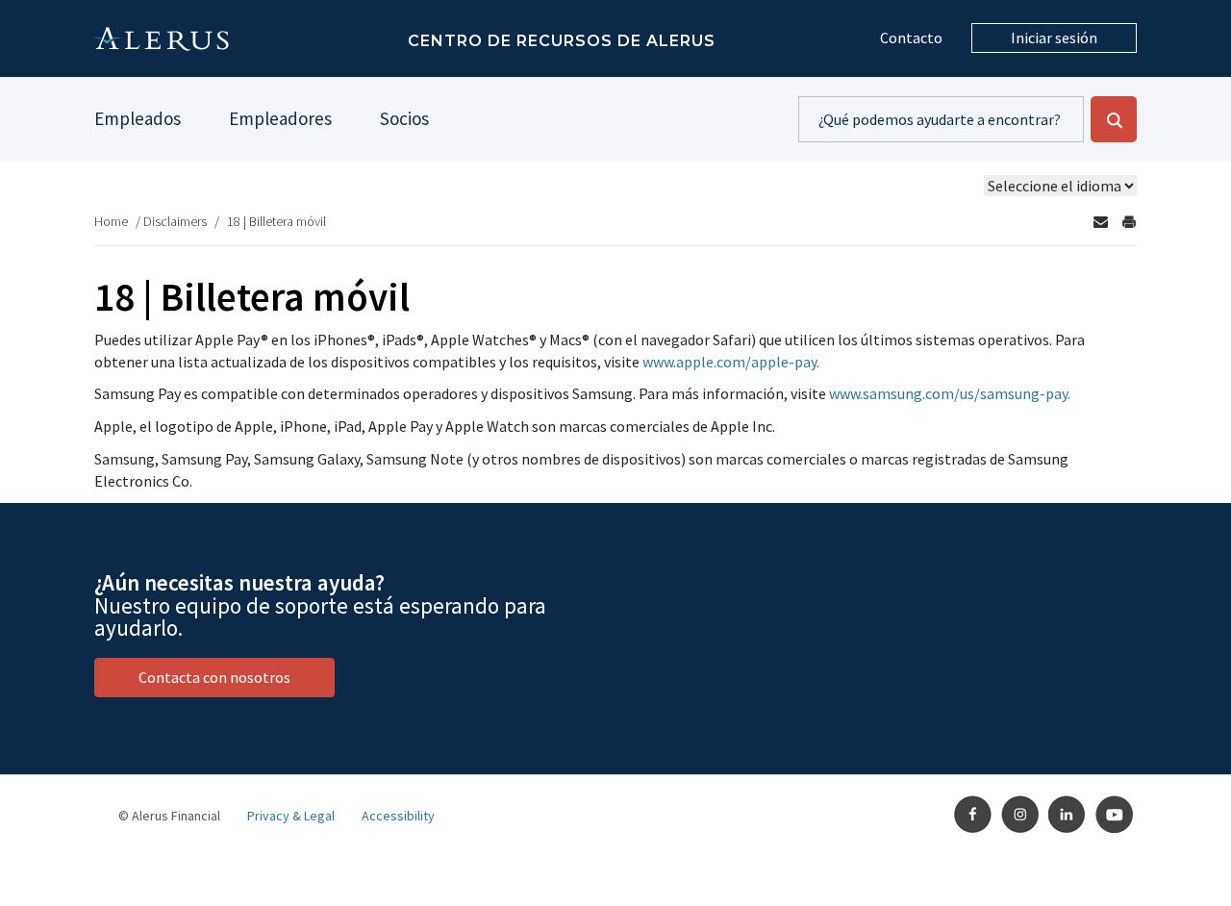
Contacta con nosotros (214, 677)
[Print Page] (1129, 221)
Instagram (1020, 814)
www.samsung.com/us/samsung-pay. (949, 393)
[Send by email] (1100, 221)
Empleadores (280, 118)
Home (111, 221)
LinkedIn (1067, 814)
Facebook (973, 814)
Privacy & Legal (291, 815)
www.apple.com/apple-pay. (730, 361)
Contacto (911, 37)
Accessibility (398, 815)
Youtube (1114, 814)
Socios (404, 118)
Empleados (137, 118)
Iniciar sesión (1054, 37)
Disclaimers (175, 221)
